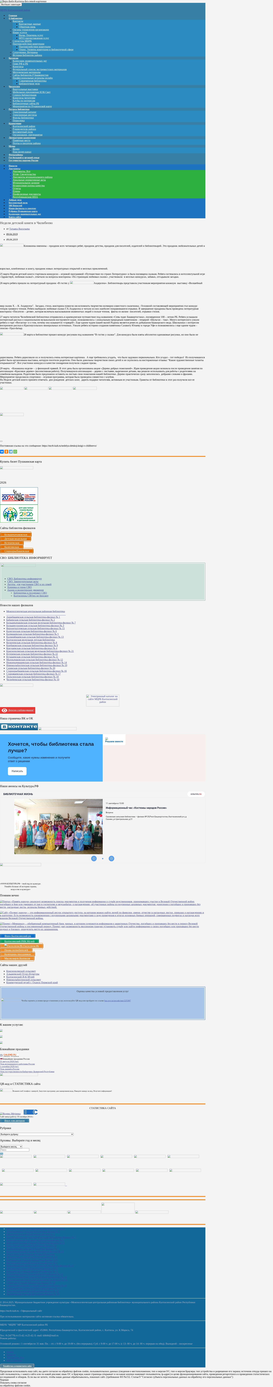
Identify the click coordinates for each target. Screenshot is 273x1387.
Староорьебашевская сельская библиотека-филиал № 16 (36, 671)
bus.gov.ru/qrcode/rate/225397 (117, 1000)
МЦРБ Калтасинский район (15, 10)
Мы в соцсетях (14, 1360)
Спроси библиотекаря (24, 95)
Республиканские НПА (25, 197)
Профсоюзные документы (27, 194)
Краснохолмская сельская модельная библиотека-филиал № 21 (40, 651)
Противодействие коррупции (28, 43)
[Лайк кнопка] (1, 441)
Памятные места (21, 140)
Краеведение (15, 123)
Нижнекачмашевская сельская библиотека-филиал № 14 (36, 662)
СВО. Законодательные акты (22, 581)
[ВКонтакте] (2, 452)
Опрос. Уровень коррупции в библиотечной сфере (46, 49)
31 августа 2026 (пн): (9, 1061)
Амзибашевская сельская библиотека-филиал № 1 (33, 617)
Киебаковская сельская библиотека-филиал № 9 (32, 645)
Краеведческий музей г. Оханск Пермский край (32, 982)
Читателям (14, 86)
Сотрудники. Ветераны (25, 52)
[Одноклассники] (6, 452)
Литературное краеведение (22, 138)
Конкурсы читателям (24, 97)
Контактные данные (30, 24)
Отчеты (17, 188)
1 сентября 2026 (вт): (9, 1066)
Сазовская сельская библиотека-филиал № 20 (30, 668)
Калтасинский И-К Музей (20, 976)
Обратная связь (27, 26)
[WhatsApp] (15, 452)
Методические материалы (27, 72)
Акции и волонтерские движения (25, 590)
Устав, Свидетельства (24, 174)
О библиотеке (15, 18)
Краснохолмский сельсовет (21, 971)
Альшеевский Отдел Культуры (22, 974)
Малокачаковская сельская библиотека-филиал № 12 (34, 659)
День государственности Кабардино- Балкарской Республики (27, 1071)
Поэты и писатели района (27, 143)
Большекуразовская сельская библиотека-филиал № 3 (35, 625)
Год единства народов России (23, 160)
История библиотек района (27, 55)
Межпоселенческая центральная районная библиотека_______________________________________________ (36, 613)
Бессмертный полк (23, 132)
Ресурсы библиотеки (19, 109)
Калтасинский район (24, 126)
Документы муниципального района (32, 177)
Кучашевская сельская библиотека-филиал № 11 (32, 656)
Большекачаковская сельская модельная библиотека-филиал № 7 (41, 622)
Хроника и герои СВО (19, 587)
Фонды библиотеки (23, 117)
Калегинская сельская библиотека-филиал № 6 (31, 631)
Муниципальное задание (26, 182)
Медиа (12, 146)
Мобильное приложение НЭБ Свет (32, 92)
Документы (14, 168)
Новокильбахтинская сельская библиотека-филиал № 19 (36, 665)
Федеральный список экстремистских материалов (40, 69)
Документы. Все (21, 171)
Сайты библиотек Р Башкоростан (31, 75)
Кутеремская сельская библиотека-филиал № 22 (32, 654)
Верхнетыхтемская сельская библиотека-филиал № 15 (35, 628)
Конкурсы (18, 66)
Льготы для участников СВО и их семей (29, 584)
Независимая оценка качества (29, 185)
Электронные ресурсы (25, 115)
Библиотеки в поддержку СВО (30, 593)
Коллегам (13, 58)
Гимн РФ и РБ (20, 63)
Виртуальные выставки (25, 89)
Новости (11, 1354)
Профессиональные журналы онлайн (33, 78)
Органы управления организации (31, 29)
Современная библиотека (32, 80)
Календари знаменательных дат (30, 61)
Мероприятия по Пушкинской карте (32, 106)
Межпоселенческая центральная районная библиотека (35, 1228)
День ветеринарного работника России (17, 1064)
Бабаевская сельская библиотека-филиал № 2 (30, 620)
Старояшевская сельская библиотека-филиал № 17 (33, 674)
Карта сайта (15, 217)
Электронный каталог (24, 112)
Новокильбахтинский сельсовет (23, 979)
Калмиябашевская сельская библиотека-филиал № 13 (35, 637)
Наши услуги (20, 32)
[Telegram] (11, 452)
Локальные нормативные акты (29, 180)
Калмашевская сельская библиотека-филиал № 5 (32, 634)
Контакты (18, 21)
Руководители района (24, 129)
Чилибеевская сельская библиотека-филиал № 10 (32, 679)
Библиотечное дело (29, 83)
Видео (16, 149)
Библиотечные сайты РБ (26, 103)
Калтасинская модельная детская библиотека (30, 639)
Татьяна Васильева (19, 228)
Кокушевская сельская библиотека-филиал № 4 (31, 648)
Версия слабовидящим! (20, 710)
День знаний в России (9, 1069)
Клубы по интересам (24, 100)
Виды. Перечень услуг (31, 35)
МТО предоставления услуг (34, 38)
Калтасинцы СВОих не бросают (31, 595)
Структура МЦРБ (22, 41)
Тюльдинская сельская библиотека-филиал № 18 (32, 676)
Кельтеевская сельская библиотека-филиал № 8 (31, 642)
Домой (10, 1352)
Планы (16, 191)
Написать (17, 771)
